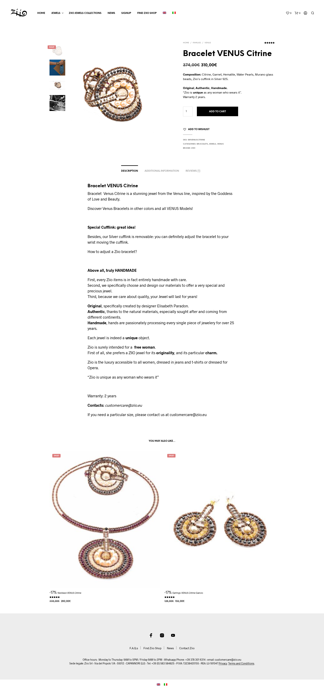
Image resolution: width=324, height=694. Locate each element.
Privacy (223, 663)
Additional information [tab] (162, 171)
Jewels (55, 13)
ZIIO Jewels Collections (85, 13)
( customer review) (269, 44)
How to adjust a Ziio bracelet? (112, 251)
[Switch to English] (158, 684)
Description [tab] (129, 171)
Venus (208, 43)
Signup (126, 13)
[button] (288, 13)
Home (41, 13)
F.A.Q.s (134, 648)
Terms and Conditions (241, 663)
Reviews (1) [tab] (193, 171)
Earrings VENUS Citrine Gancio (187, 592)
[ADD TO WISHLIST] (104, 581)
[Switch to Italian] (174, 13)
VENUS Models (179, 208)
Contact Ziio (187, 648)
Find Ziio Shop (147, 13)
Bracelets (202, 144)
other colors (144, 208)
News (111, 13)
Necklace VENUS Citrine (69, 592)
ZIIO (193, 148)
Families (197, 43)
